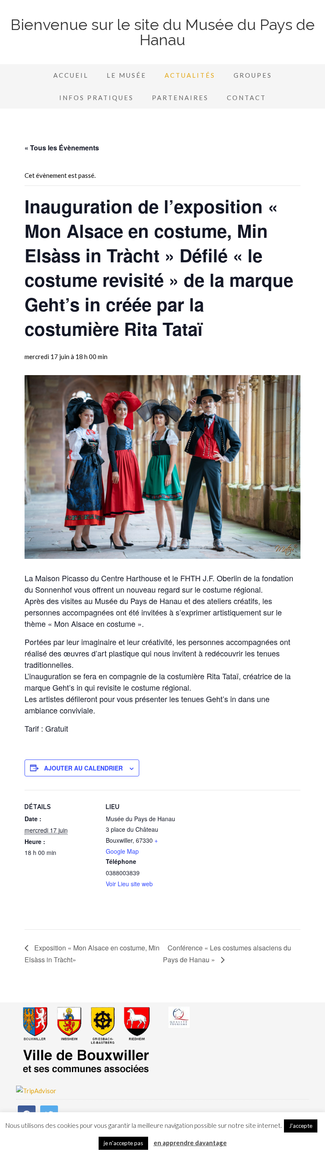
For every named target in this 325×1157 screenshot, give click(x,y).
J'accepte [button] (300, 1125)
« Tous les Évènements (62, 147)
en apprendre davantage (190, 1142)
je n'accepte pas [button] (123, 1143)
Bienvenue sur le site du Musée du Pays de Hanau (163, 32)
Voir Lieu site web (129, 883)
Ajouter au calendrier (83, 768)
